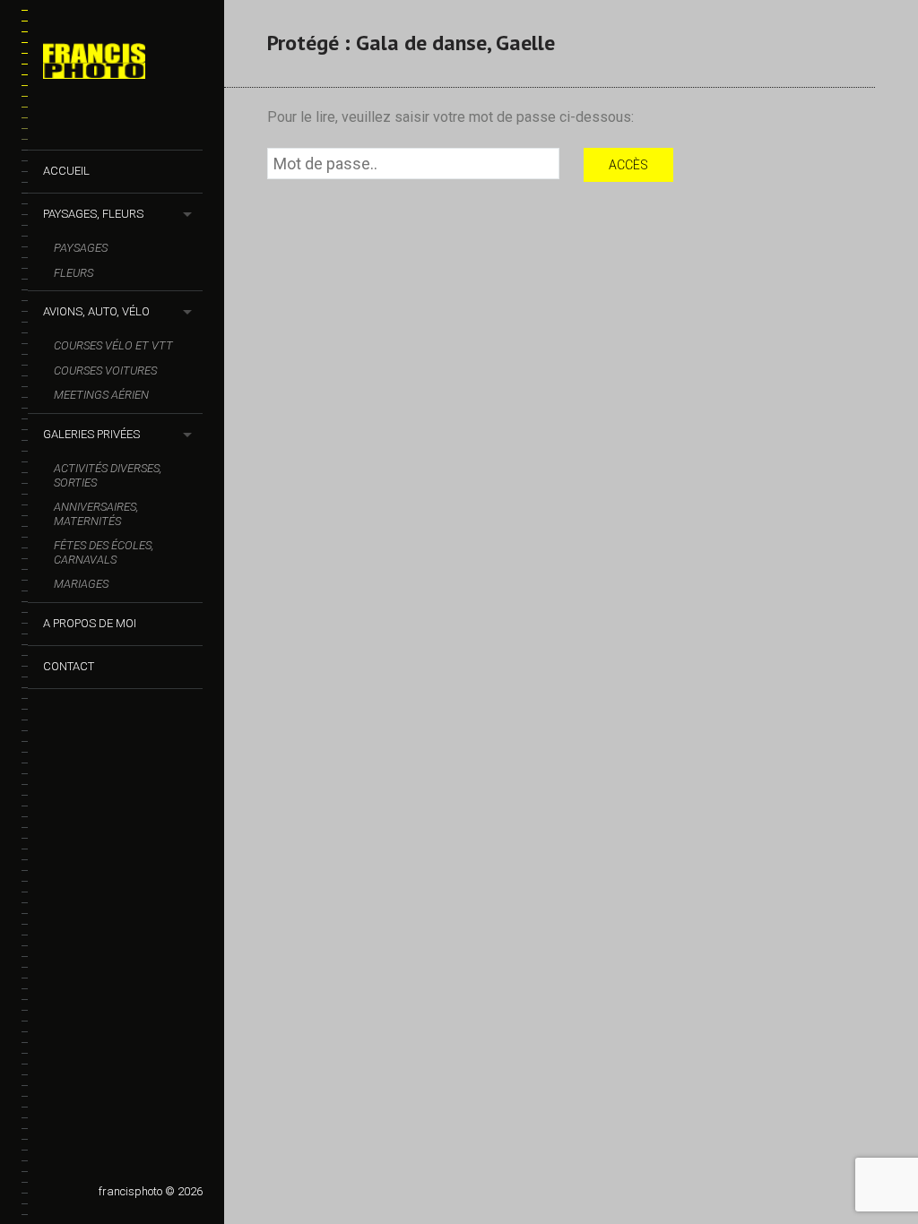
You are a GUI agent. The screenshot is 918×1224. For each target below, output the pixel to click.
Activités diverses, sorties (107, 475)
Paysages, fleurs (93, 213)
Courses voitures (105, 370)
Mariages (81, 583)
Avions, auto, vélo (96, 311)
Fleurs (73, 273)
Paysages (81, 247)
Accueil (66, 170)
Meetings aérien (101, 394)
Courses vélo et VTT (113, 345)
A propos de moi (89, 623)
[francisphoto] (123, 64)
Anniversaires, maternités (96, 514)
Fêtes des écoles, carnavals (103, 552)
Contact (68, 666)
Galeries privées (91, 434)
